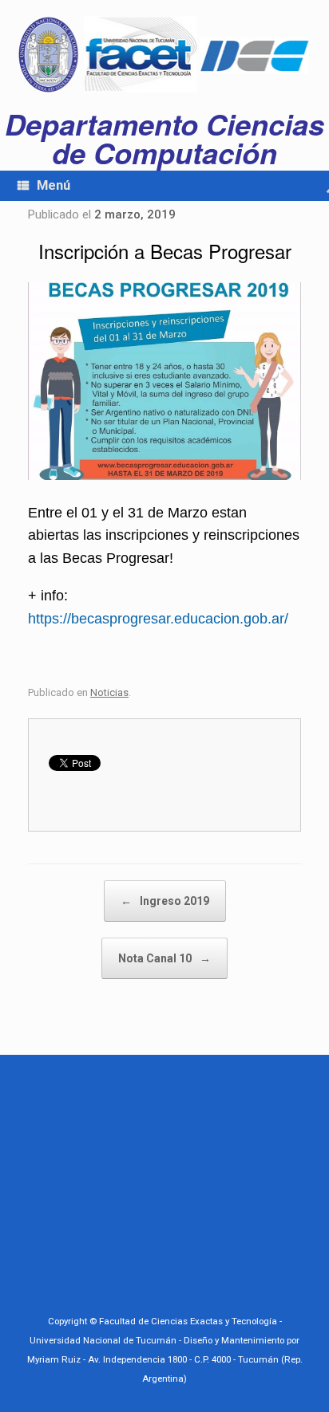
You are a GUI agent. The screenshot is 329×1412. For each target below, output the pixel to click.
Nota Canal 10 (164, 958)
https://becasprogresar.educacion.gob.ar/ (158, 619)
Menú (53, 185)
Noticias (109, 692)
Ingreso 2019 (165, 901)
